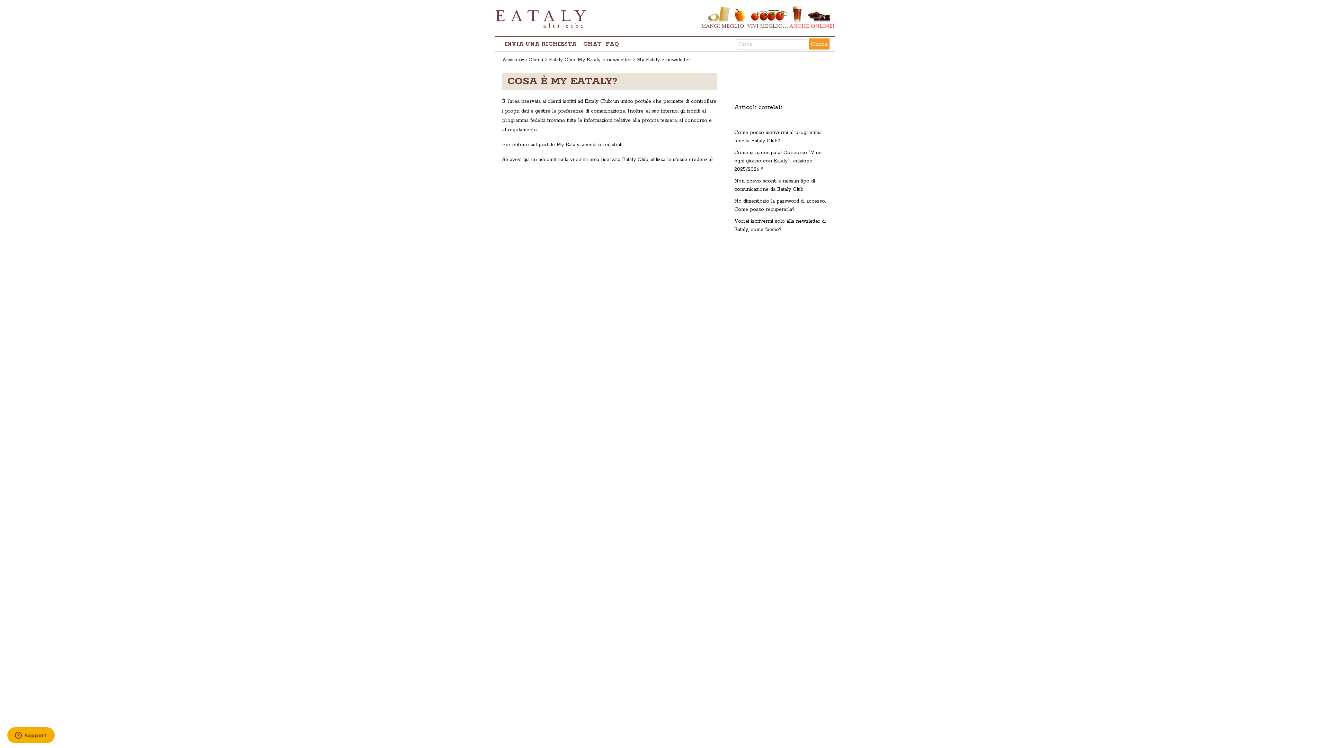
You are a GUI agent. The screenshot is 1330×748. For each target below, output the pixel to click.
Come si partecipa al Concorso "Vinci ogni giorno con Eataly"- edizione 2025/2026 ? (778, 161)
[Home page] (665, 18)
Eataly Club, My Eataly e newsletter (590, 60)
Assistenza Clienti (522, 60)
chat (592, 44)
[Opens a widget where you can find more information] (31, 736)
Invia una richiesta (541, 44)
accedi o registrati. (602, 145)
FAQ (612, 44)
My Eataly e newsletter (663, 60)
